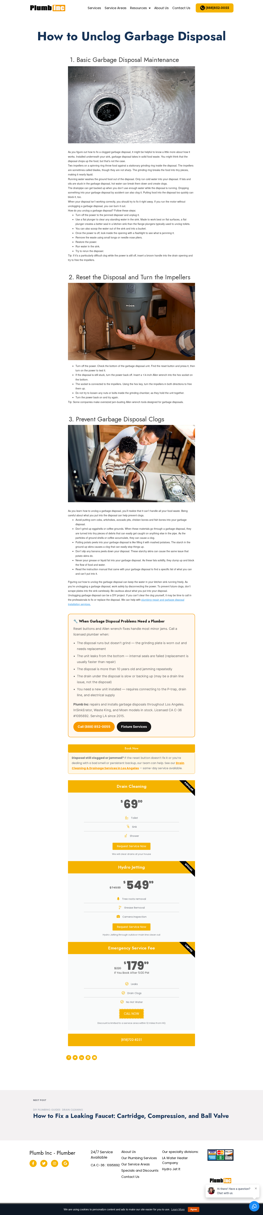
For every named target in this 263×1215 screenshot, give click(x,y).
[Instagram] (54, 1163)
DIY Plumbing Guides (46, 1109)
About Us (161, 8)
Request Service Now (131, 846)
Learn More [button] (178, 1209)
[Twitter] (43, 1163)
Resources (138, 8)
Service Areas (115, 8)
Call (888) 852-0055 (94, 727)
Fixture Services (134, 727)
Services (94, 8)
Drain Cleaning (72, 1109)
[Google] (65, 1163)
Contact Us (181, 8)
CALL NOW (131, 1014)
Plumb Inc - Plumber (52, 1153)
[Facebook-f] (33, 1163)
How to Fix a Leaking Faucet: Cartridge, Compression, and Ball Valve (131, 1115)
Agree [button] (193, 1209)
